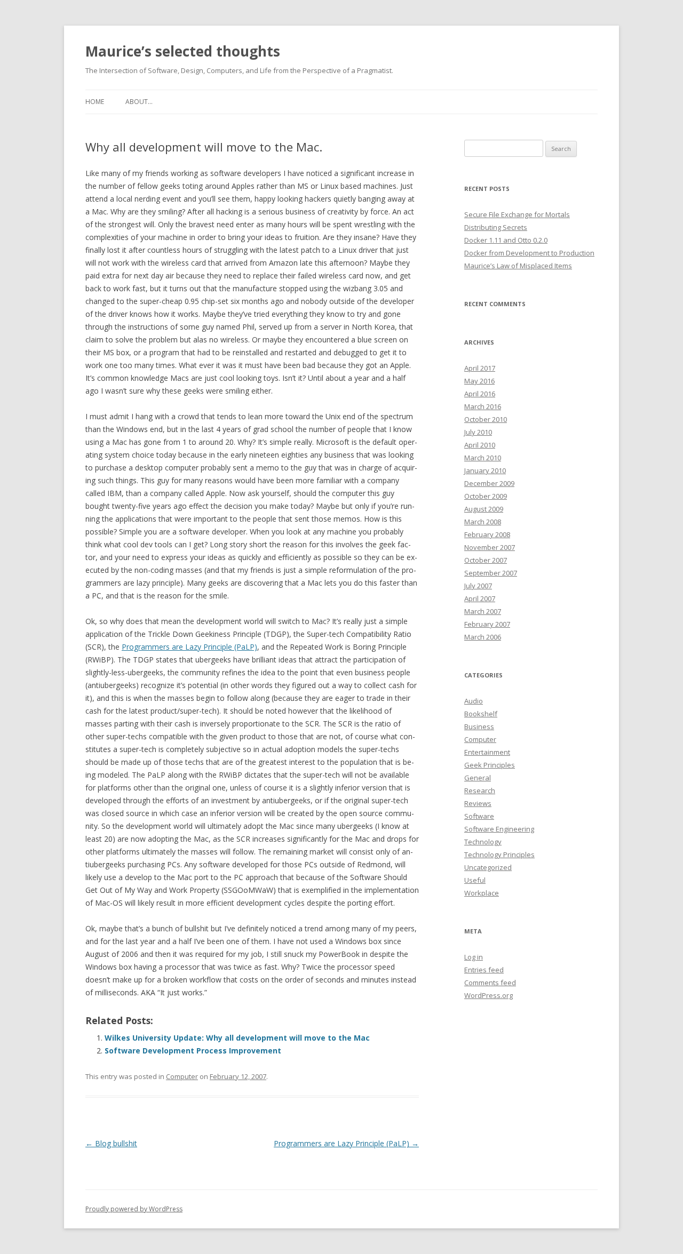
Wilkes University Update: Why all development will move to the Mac (237, 1038)
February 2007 (487, 624)
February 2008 (487, 534)
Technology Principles (499, 854)
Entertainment (487, 752)
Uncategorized (488, 867)
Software (479, 816)
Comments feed (490, 982)
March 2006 (482, 637)
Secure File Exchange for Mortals (517, 214)
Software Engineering (499, 829)
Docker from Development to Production (529, 253)
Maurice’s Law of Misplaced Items (518, 265)
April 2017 (479, 368)
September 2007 (490, 573)
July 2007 (478, 585)
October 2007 (485, 560)
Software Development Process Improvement (193, 1050)
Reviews (477, 803)
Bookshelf (480, 713)
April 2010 (479, 445)
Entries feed (484, 970)
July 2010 (478, 432)
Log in (473, 957)
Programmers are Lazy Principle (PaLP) (189, 647)
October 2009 (485, 496)
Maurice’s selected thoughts (182, 51)
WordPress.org (488, 995)
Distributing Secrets (495, 227)
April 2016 (479, 393)
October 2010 (485, 419)
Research (479, 790)
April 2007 (479, 598)
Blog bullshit (111, 1143)
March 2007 (482, 611)
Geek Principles (489, 765)
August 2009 (483, 509)
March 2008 (482, 521)
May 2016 (479, 381)
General (477, 777)
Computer (182, 1076)
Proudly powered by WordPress (133, 1208)
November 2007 (489, 547)
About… (139, 101)
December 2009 (489, 483)
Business (479, 726)
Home (94, 101)
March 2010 (482, 457)
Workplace (481, 893)
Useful (475, 880)
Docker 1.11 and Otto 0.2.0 (505, 240)
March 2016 (482, 406)
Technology (483, 841)
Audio (473, 701)
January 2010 (485, 470)
